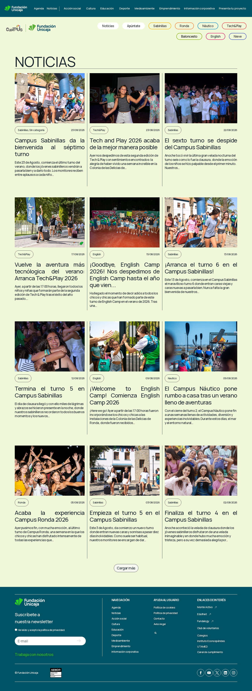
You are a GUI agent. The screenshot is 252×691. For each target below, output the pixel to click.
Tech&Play (99, 130)
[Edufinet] (210, 614)
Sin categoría (36, 130)
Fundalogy (203, 621)
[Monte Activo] (216, 607)
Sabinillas (23, 130)
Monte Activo (205, 607)
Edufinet (202, 614)
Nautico (172, 378)
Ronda (21, 502)
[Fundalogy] (212, 621)
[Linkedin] (225, 672)
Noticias (52, 8)
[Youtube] (209, 672)
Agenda (39, 8)
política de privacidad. (53, 630)
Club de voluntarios (208, 628)
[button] (126, 568)
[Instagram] (233, 672)
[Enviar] (79, 641)
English (97, 254)
